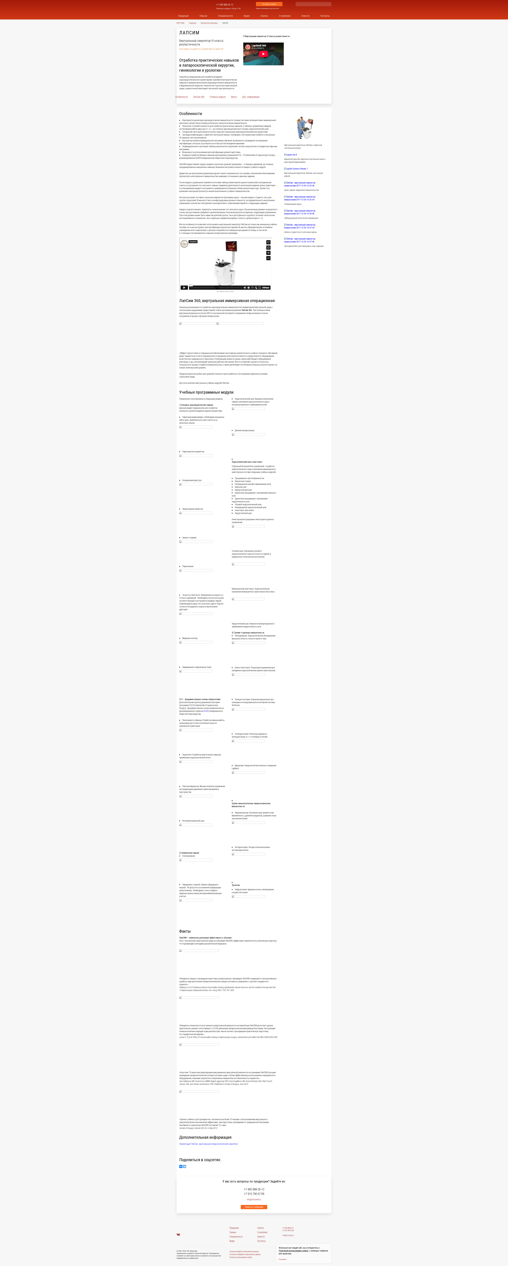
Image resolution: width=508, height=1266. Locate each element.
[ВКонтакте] (180, 1166)
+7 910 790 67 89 (254, 1193)
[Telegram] (184, 1166)
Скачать (264, 15)
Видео (247, 15)
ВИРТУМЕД (180, 23)
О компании (284, 15)
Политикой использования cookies (293, 1250)
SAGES (206, 711)
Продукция (183, 15)
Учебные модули (218, 96)
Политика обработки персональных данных (244, 1251)
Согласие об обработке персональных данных (245, 1254)
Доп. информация (250, 96)
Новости (305, 15)
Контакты (325, 15)
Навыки (203, 15)
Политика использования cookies (241, 1257)
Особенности (181, 96)
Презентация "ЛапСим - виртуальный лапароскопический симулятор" (208, 1143)
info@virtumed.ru (288, 1235)
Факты (234, 96)
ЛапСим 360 (198, 96)
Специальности (225, 15)
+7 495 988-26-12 (224, 4)
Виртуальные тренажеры (209, 23)
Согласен (282, 1259)
